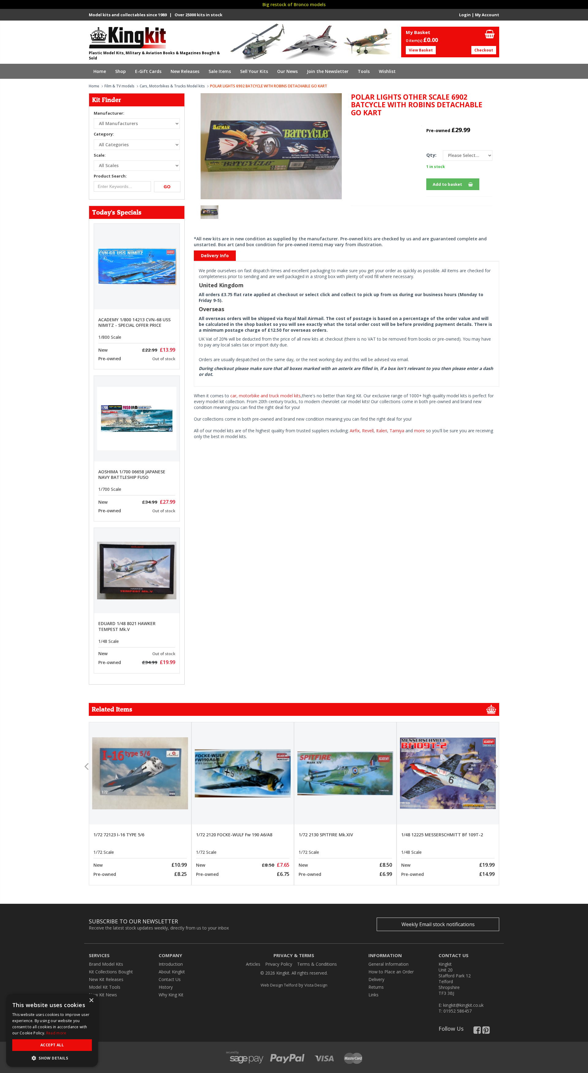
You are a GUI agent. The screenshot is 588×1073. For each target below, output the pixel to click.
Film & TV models (119, 86)
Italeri (381, 430)
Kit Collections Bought (111, 972)
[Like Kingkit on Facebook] (477, 1031)
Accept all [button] (52, 1045)
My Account (487, 14)
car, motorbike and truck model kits (265, 396)
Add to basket (447, 184)
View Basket (421, 50)
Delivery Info (215, 255)
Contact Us (170, 979)
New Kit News (103, 995)
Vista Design (315, 985)
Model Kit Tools (104, 987)
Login (465, 14)
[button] (52, 1058)
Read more (56, 1033)
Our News (287, 71)
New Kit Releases (106, 979)
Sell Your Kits (254, 71)
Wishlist (387, 71)
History (166, 987)
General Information (388, 964)
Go (167, 186)
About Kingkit (172, 972)
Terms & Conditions (317, 964)
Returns (376, 987)
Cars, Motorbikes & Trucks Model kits (172, 86)
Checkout (483, 50)
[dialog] (52, 1030)
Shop (120, 71)
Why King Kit (171, 995)
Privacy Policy (278, 964)
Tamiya (397, 430)
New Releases (185, 71)
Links (373, 995)
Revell (368, 430)
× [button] (91, 1000)
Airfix (355, 430)
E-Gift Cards (148, 71)
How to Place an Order (391, 972)
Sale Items (220, 71)
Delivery (376, 979)
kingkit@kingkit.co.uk (463, 1005)
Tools (364, 71)
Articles (253, 964)
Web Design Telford (279, 985)
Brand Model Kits (106, 964)
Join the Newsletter (328, 71)
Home (99, 71)
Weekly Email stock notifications (438, 924)
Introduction (171, 964)
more (419, 430)
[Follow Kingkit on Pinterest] (486, 1031)
